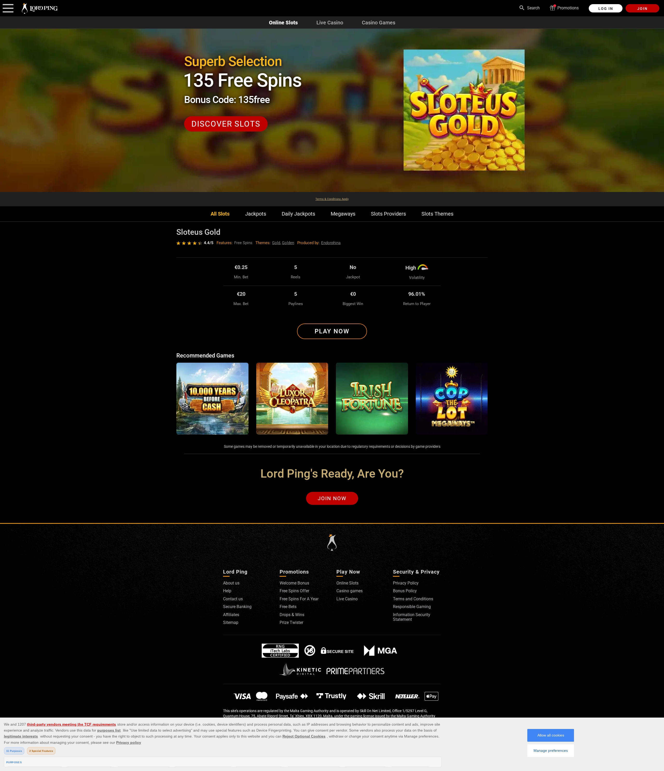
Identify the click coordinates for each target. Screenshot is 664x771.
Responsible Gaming (412, 606)
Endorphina (331, 242)
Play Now (332, 331)
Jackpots (255, 214)
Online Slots (283, 22)
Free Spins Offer (294, 590)
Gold (276, 242)
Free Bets (288, 606)
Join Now (332, 498)
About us (231, 583)
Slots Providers (388, 214)
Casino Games (378, 22)
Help (227, 590)
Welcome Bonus (294, 583)
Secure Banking (237, 606)
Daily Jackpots (298, 214)
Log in (605, 8)
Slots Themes (437, 214)
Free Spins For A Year (299, 598)
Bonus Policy (405, 590)
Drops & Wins (292, 614)
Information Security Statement (411, 617)
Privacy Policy (406, 583)
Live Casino (329, 22)
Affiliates (231, 614)
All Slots (220, 214)
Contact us (233, 598)
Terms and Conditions (413, 598)
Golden (288, 242)
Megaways (343, 214)
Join (642, 8)
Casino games (349, 590)
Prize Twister (291, 622)
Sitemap (230, 622)
